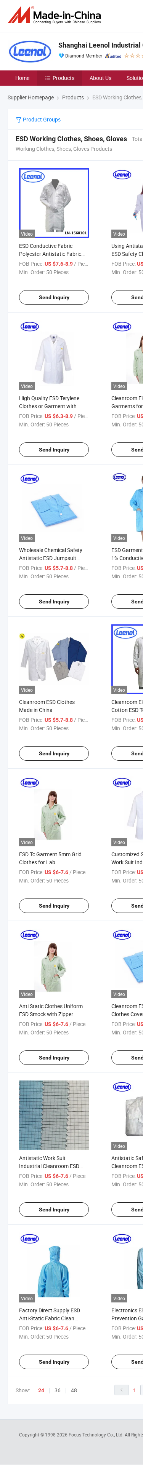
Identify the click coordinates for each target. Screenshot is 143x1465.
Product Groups (41, 119)
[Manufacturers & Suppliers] (56, 15)
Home (22, 77)
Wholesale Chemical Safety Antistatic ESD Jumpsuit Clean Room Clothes (50, 558)
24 (41, 1390)
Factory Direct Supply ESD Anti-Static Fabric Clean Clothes (49, 1318)
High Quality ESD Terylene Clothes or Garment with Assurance (49, 406)
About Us (100, 77)
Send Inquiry (54, 297)
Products (63, 77)
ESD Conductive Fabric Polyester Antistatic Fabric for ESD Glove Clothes (50, 253)
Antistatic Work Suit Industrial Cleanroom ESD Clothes (49, 1166)
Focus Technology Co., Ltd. (97, 1434)
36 (58, 1390)
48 (74, 1390)
